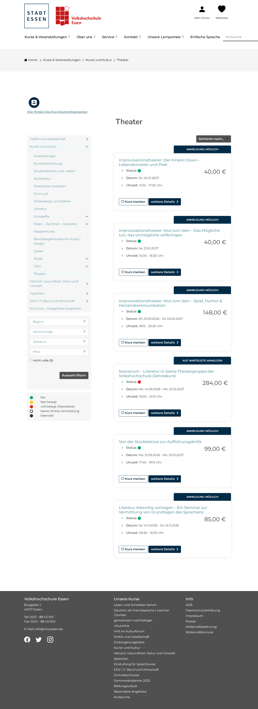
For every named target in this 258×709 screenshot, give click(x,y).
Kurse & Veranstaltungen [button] (46, 37)
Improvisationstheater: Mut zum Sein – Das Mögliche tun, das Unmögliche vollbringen (169, 232)
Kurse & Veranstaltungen (62, 60)
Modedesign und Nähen (52, 201)
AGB (189, 605)
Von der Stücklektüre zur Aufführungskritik (160, 441)
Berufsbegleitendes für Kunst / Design (57, 241)
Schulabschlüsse (126, 675)
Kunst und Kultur (99, 60)
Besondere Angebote (130, 691)
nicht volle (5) (43, 360)
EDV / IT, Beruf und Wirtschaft (52, 301)
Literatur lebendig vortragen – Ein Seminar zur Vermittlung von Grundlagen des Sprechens (163, 509)
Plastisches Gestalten (50, 186)
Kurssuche (122, 697)
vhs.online (121, 626)
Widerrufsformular (199, 632)
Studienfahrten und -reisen (54, 171)
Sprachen (37, 293)
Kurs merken (134, 201)
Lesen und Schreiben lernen (135, 605)
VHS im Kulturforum (129, 631)
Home (32, 60)
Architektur (42, 178)
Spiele (38, 251)
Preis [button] (36, 352)
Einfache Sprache (205, 37)
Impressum (194, 616)
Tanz (37, 266)
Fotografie (41, 216)
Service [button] (108, 37)
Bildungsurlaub (125, 686)
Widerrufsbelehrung (201, 627)
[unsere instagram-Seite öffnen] (50, 639)
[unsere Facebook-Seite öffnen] (27, 639)
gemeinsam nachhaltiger (133, 620)
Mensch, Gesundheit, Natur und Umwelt (54, 284)
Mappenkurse (44, 231)
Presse (191, 621)
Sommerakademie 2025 (132, 680)
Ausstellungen (45, 156)
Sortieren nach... (212, 139)
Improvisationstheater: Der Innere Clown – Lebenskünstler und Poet (159, 162)
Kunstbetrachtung (48, 163)
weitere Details (163, 201)
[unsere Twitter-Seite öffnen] (39, 639)
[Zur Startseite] (62, 14)
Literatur (40, 209)
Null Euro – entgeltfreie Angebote (55, 308)
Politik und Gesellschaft (48, 139)
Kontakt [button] (131, 37)
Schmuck (41, 194)
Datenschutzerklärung (203, 610)
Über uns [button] (84, 37)
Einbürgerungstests (129, 642)
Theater (122, 60)
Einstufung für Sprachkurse (134, 664)
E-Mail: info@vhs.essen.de (43, 629)
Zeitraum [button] (40, 342)
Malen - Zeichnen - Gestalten (55, 224)
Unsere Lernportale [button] (164, 37)
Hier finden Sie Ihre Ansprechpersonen (57, 112)
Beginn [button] (38, 322)
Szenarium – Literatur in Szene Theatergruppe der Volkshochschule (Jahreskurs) (166, 373)
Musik (38, 258)
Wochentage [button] (43, 332)
